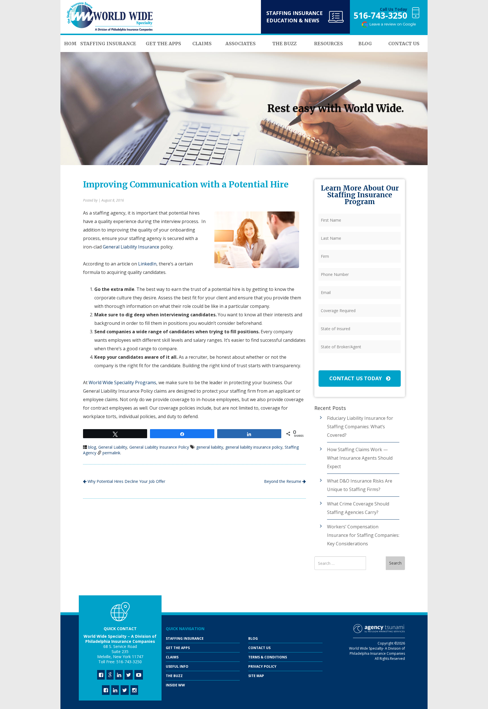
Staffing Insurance (185, 638)
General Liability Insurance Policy (159, 447)
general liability (209, 447)
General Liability (112, 447)
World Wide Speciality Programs (122, 382)
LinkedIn (146, 264)
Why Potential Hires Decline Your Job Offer (125, 481)
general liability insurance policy (253, 447)
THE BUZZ (174, 675)
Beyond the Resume (283, 481)
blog (92, 447)
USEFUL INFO (177, 666)
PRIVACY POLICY (262, 666)
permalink (111, 452)
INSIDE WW (175, 685)
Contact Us (259, 647)
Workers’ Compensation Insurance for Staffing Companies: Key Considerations (363, 535)
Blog (253, 638)
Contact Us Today (356, 378)
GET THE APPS (178, 647)
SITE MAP (256, 675)
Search (395, 563)
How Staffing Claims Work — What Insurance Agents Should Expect (360, 458)
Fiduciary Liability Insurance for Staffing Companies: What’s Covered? (360, 426)
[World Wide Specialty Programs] (109, 17)
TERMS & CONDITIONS (267, 657)
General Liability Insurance (131, 247)
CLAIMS (172, 657)
